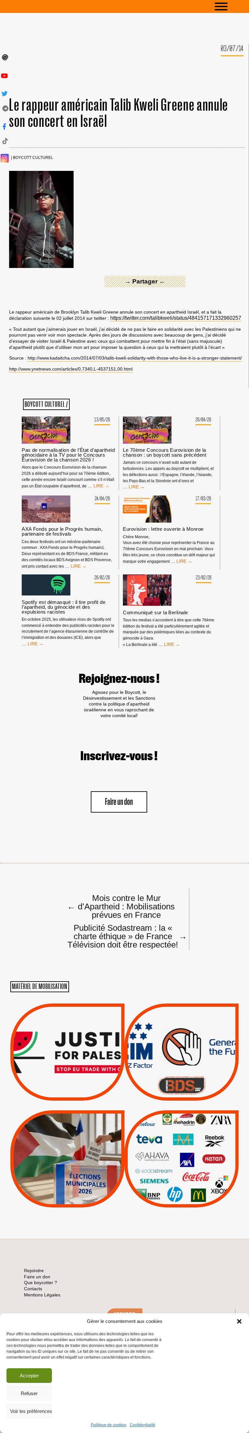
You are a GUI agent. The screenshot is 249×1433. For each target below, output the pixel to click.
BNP (180, 1147)
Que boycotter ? (181, 1120)
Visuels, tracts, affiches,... (181, 1197)
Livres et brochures (180, 1171)
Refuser (29, 1393)
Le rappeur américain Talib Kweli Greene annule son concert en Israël (118, 113)
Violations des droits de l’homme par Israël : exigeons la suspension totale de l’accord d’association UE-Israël (67, 1043)
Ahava (190, 1139)
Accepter (29, 1375)
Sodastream (181, 1188)
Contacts (33, 1288)
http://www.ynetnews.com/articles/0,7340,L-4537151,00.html (71, 369)
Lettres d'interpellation (181, 1087)
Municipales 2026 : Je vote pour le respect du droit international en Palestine (67, 1140)
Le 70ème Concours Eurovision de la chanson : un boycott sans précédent (164, 452)
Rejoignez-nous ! (119, 678)
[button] (239, 1321)
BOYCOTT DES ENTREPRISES (182, 1069)
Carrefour (175, 1155)
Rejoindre (34, 1270)
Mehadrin (172, 1180)
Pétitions (77, 1093)
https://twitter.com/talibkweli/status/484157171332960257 (175, 318)
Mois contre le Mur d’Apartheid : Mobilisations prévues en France (121, 906)
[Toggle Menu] (231, 6)
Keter (180, 1163)
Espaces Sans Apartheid (67, 1176)
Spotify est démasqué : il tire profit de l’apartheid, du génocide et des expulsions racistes (63, 607)
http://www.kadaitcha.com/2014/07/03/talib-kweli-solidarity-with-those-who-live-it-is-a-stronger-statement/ (135, 358)
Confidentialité (142, 1425)
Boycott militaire (181, 1079)
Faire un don (119, 802)
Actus (58, 1093)
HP (192, 1155)
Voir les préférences (31, 1411)
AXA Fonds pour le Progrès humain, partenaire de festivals (62, 531)
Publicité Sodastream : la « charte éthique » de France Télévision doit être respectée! (124, 936)
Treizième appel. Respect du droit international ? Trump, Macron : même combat (181, 1033)
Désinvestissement (203, 1130)
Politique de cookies (108, 1425)
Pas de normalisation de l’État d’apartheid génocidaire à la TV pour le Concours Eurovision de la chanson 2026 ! (68, 455)
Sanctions (77, 1085)
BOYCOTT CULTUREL (33, 158)
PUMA (192, 1180)
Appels (54, 1085)
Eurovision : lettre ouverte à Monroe (163, 529)
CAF (194, 1147)
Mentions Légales (42, 1294)
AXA (166, 1147)
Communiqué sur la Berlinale (155, 612)
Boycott (170, 1130)
